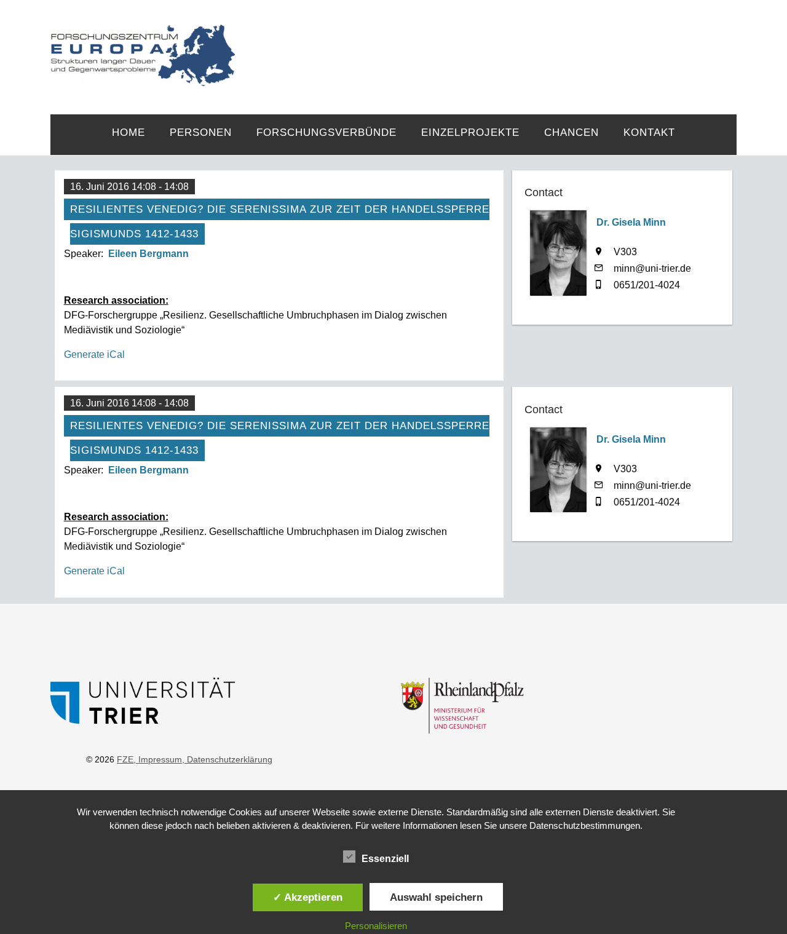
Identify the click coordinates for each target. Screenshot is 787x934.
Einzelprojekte (470, 132)
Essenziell (385, 858)
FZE (486, 44)
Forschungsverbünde (326, 132)
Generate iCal (94, 354)
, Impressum (157, 759)
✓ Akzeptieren (307, 897)
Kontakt (649, 132)
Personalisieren (376, 925)
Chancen (571, 132)
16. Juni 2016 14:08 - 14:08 (129, 186)
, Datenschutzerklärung (227, 759)
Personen (201, 132)
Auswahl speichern (436, 897)
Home (128, 132)
